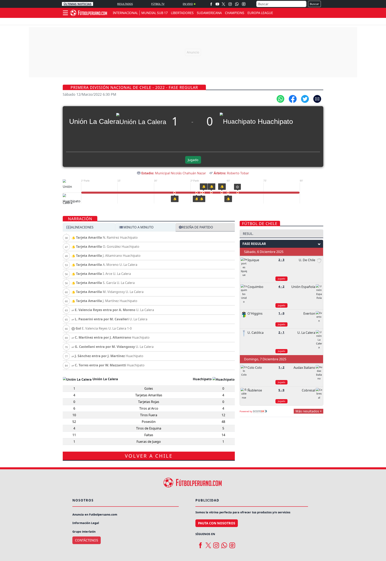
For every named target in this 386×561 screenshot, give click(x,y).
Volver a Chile (149, 455)
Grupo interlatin (83, 531)
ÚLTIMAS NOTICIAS (77, 4)
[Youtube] (217, 4)
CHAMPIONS (234, 13)
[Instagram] (230, 4)
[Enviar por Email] (317, 98)
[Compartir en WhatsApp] (280, 98)
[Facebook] (211, 4)
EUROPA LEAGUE (260, 13)
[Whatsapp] (237, 4)
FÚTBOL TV (157, 4)
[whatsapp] (224, 544)
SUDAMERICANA (209, 13)
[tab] (89, 227)
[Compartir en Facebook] (293, 98)
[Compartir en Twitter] (305, 98)
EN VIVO (188, 4)
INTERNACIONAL (125, 13)
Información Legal (85, 523)
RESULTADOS (125, 4)
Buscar (314, 4)
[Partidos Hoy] (243, 4)
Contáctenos (86, 540)
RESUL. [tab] (248, 233)
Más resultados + (309, 411)
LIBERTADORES (182, 13)
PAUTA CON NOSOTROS (216, 523)
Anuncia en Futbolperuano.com (94, 514)
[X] (223, 4)
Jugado (193, 160)
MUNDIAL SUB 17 (154, 13)
